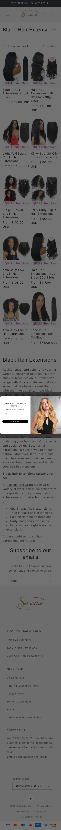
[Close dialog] (59, 398)
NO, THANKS (15, 425)
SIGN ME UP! (15, 421)
